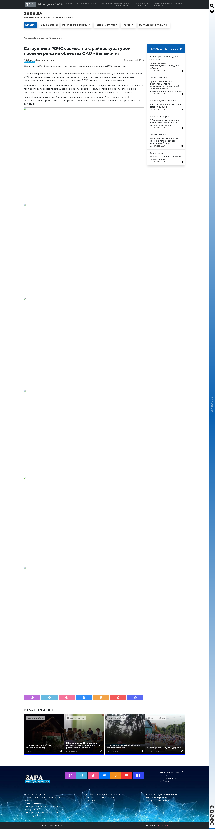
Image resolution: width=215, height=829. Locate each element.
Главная (30, 25)
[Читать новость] (182, 71)
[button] (70, 775)
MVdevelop (163, 825)
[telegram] (212, 811)
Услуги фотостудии (76, 25)
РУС (31, 4)
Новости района (106, 25)
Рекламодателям (86, 3)
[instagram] (212, 807)
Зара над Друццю (45, 60)
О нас (69, 3)
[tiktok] (212, 816)
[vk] (212, 820)
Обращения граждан (142, 4)
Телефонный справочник (121, 4)
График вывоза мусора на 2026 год (168, 4)
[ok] (212, 824)
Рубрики (127, 25)
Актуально (56, 38)
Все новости (49, 25)
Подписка (106, 3)
